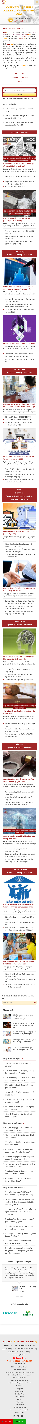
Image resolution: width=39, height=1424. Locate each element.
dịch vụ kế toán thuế (16, 34)
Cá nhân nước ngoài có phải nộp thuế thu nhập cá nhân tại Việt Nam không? (23, 1017)
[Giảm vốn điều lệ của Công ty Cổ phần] (19, 328)
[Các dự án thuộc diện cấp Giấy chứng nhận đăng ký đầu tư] (19, 573)
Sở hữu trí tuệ (19, 622)
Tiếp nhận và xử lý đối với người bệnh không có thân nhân (24, 1041)
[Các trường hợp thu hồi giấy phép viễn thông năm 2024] (19, 821)
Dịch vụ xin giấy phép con (19, 1380)
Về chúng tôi (19, 73)
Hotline (20, 1421)
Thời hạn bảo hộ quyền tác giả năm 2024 (19, 679)
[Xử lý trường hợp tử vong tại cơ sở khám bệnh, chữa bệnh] (7, 1033)
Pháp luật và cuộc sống (13, 1123)
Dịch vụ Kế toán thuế (19, 1369)
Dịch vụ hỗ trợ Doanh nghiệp (19, 1410)
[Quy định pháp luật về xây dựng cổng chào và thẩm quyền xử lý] (19, 764)
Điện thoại (7, 1421)
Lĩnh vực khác (19, 1404)
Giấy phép (19, 744)
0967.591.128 (26, 1361)
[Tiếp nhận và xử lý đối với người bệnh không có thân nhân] (7, 1041)
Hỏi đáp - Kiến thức (24, 255)
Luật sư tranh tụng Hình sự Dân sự (19, 1383)
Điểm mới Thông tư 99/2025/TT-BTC (18, 417)
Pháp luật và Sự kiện (19, 132)
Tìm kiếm (20, 94)
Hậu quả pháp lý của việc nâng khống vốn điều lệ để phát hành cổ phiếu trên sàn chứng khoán (19, 1202)
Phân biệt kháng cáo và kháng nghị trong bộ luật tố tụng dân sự (23, 1025)
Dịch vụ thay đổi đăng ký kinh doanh (19, 1375)
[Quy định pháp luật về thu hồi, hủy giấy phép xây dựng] (19, 516)
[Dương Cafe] (28, 1313)
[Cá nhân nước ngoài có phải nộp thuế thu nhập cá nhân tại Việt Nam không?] (19, 389)
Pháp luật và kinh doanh (13, 1188)
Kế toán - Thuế (19, 369)
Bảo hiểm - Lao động (19, 869)
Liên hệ (19, 81)
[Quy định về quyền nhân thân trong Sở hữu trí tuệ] (19, 696)
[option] (10, 1313)
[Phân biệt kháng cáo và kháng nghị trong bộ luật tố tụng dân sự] (7, 1025)
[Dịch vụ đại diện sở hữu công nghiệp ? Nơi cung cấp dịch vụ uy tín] (19, 641)
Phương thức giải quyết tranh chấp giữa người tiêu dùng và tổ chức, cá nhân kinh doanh (20, 1211)
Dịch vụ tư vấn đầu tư (19, 1377)
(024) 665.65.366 (13, 1361)
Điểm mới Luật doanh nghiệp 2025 (17, 356)
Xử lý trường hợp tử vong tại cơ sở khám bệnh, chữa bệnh (24, 1033)
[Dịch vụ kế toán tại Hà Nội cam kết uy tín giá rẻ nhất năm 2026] (19, 441)
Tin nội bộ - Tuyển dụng (19, 77)
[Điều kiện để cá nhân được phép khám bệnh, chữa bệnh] (7, 1049)
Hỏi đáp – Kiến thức (19, 500)
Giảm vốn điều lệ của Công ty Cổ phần (19, 343)
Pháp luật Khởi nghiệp (12, 1059)
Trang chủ (19, 1389)
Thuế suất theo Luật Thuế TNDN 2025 (18, 420)
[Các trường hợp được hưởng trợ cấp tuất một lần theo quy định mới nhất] (19, 889)
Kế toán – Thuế (19, 1394)
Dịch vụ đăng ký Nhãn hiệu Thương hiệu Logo (19, 1372)
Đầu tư (19, 490)
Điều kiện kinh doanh (19, 1407)
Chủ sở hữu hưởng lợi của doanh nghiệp (19, 354)
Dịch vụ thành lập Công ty (19, 1367)
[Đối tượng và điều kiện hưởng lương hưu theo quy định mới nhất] (19, 946)
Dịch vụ (10, 255)
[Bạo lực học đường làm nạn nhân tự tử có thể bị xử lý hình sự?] (19, 149)
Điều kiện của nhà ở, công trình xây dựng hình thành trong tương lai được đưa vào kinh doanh (19, 1250)
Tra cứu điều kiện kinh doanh (18, 496)
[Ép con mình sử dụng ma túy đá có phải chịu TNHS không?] (19, 203)
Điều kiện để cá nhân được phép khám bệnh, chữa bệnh (23, 1049)
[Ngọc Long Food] (10, 1313)
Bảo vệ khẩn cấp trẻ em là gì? (15, 187)
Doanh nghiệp (19, 252)
